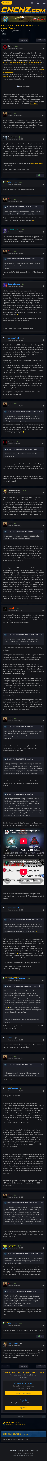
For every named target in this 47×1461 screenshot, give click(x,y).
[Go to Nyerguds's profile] (5, 1247)
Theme (12, 1450)
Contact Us (34, 1450)
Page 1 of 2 (23, 40)
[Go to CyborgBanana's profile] (5, 285)
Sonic (5, 31)
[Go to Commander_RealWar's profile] (11, 978)
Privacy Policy (23, 1450)
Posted (16, 48)
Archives (34, 104)
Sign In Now (23, 1408)
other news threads (36, 163)
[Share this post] (43, 48)
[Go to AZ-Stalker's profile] (5, 138)
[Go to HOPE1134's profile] (7, 182)
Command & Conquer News (29, 31)
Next (39, 40)
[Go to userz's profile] (5, 1037)
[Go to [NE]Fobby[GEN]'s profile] (5, 491)
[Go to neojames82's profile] (8, 1088)
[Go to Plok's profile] (5, 114)
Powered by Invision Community (23, 1455)
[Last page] (44, 40)
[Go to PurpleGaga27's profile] (5, 231)
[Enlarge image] (33, 220)
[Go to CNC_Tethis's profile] (5, 1344)
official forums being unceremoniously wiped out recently (21, 62)
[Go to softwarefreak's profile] (8, 338)
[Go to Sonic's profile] (5, 47)
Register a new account (23, 1393)
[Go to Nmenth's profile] (5, 609)
